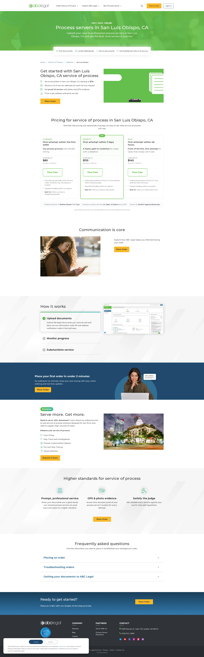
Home (42, 62)
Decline (50, 642)
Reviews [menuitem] (75, 629)
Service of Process (55, 62)
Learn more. (63, 646)
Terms (112, 650)
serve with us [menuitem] (101, 629)
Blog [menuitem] (73, 632)
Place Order (154, 6)
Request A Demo (50, 458)
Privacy (106, 650)
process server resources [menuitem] (101, 633)
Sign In (168, 6)
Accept (36, 642)
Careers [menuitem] (75, 636)
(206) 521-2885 (127, 633)
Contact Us (119, 650)
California (69, 62)
